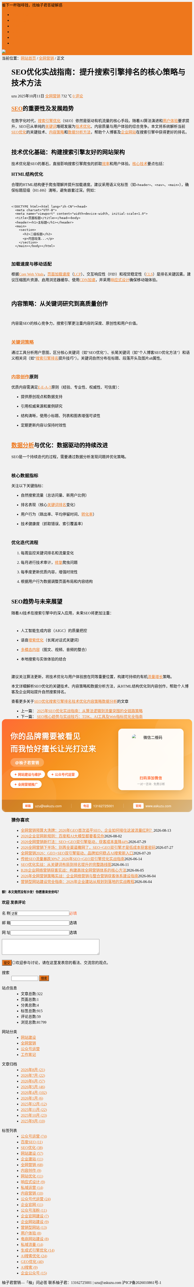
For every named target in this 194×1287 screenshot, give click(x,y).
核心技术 (139, 164)
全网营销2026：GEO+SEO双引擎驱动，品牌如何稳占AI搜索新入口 (77, 853)
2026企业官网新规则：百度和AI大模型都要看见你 (62, 836)
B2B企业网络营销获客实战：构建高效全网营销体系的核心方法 (73, 870)
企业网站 (128, 132)
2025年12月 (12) (34, 1104)
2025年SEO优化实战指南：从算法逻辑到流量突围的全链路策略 (90, 711)
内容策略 (56, 132)
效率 (106, 164)
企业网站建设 (35, 1222)
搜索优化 (36, 640)
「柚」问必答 (22, 15)
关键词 (51, 126)
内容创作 (20, 376)
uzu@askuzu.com (48, 805)
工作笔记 (18, 37)
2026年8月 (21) (33, 1070)
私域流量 (32, 1245)
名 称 (6, 913)
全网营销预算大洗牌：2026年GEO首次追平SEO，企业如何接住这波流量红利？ (87, 830)
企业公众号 (34, 1273)
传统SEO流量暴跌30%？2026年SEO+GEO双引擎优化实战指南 (72, 859)
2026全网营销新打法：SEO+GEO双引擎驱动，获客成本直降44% (74, 842)
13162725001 (103, 805)
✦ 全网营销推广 (26, 784)
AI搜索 (29, 1267)
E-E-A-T (44, 387)
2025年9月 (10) (33, 1121)
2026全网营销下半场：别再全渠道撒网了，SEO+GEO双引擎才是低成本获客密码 (88, 847)
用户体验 (170, 121)
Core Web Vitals (31, 274)
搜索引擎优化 (49, 121)
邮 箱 (6, 923)
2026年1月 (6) (32, 1098)
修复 (58, 562)
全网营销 (18, 26)
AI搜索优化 (34, 1256)
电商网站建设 (35, 1239)
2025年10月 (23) (34, 1115)
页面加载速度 (58, 274)
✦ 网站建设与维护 (27, 774)
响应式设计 (119, 280)
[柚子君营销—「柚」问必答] (26, 53)
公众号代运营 (36, 1199)
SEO (17, 108)
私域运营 (32, 1188)
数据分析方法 (79, 132)
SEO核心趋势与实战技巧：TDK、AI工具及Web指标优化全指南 (90, 717)
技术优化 (83, 126)
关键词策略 (22, 342)
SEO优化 (18, 132)
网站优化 (32, 1176)
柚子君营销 (20, 43)
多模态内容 (30, 650)
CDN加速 (87, 280)
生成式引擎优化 (37, 1250)
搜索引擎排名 (47, 358)
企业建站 (32, 1159)
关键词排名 (56, 505)
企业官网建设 (35, 1216)
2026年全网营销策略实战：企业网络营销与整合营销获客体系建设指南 (79, 876)
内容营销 (32, 1193)
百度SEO (32, 1142)
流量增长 (155, 677)
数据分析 (22, 445)
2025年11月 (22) (34, 1110)
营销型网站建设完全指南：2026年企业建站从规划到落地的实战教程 (77, 882)
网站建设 (18, 20)
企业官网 (32, 1205)
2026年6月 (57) (33, 1081)
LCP (77, 274)
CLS (149, 274)
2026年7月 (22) (33, 1075)
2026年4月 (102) (34, 1093)
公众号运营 (20, 32)
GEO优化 (32, 1262)
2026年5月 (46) (33, 1087)
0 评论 (78, 96)
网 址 (6, 933)
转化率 (87, 514)
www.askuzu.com (158, 805)
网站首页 (28, 58)
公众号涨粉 (34, 1210)
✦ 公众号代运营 (63, 774)
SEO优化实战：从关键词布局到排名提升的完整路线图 (66, 865)
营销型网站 (34, 1227)
